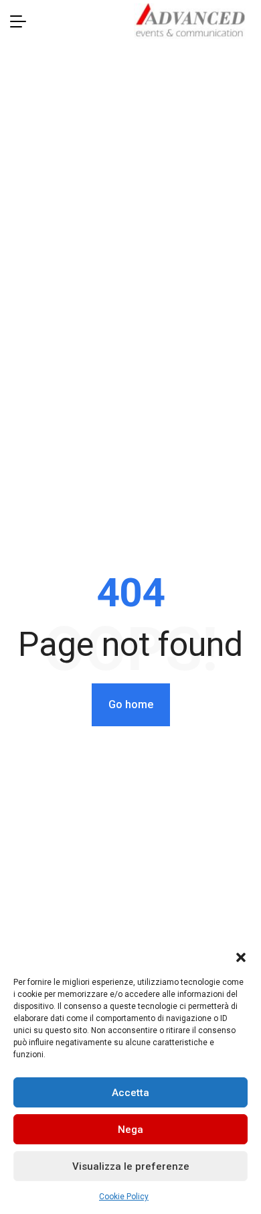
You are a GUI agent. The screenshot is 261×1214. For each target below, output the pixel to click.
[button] (241, 956)
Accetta (130, 1093)
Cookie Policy (124, 1196)
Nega (130, 1130)
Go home (130, 704)
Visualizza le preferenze (130, 1166)
